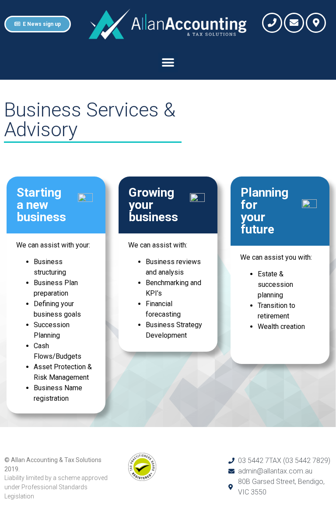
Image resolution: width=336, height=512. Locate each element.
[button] (168, 62)
